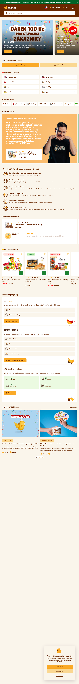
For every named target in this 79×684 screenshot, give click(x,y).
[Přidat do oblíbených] (22, 254)
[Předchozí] (4, 2)
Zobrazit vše (73, 407)
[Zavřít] (77, 2)
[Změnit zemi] (46, 7)
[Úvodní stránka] (10, 7)
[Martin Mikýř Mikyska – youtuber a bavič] (39, 138)
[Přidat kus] (21, 273)
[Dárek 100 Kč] (27, 37)
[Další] (72, 2)
